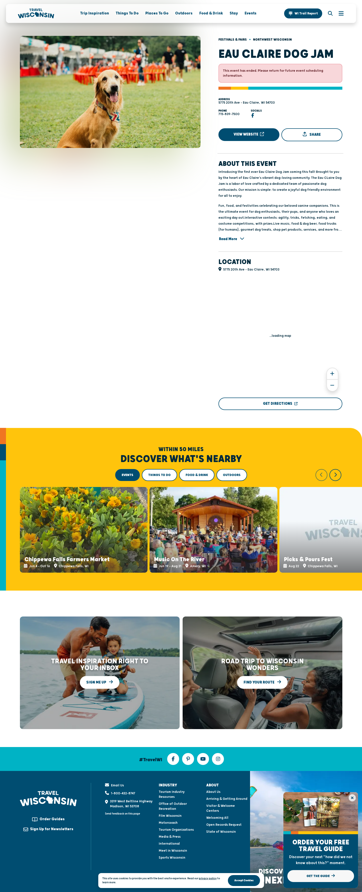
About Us (213, 792)
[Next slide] (335, 475)
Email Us (117, 785)
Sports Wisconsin (172, 858)
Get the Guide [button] (318, 876)
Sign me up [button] (96, 682)
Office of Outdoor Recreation (173, 806)
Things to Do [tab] (159, 475)
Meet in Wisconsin (173, 851)
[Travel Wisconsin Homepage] (36, 13)
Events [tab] (127, 475)
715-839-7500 (229, 114)
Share (315, 134)
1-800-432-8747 (123, 793)
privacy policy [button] (208, 878)
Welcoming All (217, 818)
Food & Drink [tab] (197, 475)
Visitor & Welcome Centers (220, 808)
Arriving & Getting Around (226, 799)
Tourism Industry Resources (172, 794)
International (169, 844)
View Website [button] (246, 134)
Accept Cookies (244, 880)
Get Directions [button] (277, 403)
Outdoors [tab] (232, 475)
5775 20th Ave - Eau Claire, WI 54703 (246, 103)
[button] (303, 13)
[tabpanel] (181, 521)
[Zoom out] (332, 385)
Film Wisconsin (170, 816)
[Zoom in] (332, 374)
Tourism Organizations (176, 830)
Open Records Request (224, 825)
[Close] (352, 798)
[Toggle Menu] (338, 13)
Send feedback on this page (122, 813)
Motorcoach (168, 823)
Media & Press (170, 837)
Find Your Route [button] (259, 682)
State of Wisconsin (221, 832)
